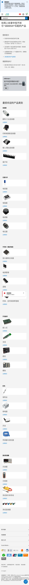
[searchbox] (13, 18)
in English (3, 571)
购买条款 (18, 564)
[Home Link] (9, 14)
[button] (2, 14)
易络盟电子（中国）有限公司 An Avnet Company (13, 575)
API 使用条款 (4, 566)
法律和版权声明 (10, 564)
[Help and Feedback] (26, 582)
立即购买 (5, 122)
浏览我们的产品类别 (10, 57)
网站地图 (23, 564)
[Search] (26, 18)
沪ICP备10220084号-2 (6, 577)
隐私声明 (3, 564)
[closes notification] (27, 2)
